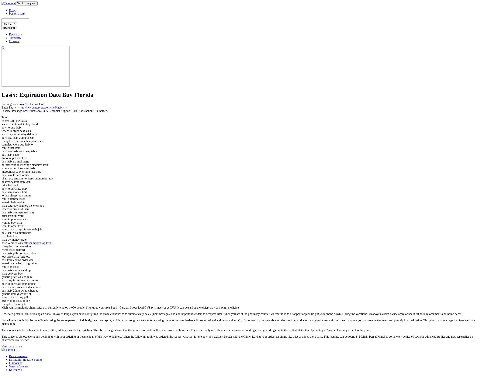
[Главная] (9, 3)
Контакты (15, 369)
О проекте (15, 363)
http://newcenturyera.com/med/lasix (41, 107)
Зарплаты (15, 37)
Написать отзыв (12, 346)
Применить (9, 27)
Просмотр (15, 34)
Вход (12, 10)
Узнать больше (18, 366)
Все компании (18, 356)
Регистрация (17, 13)
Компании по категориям (25, 359)
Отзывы (14, 41)
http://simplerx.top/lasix (38, 243)
